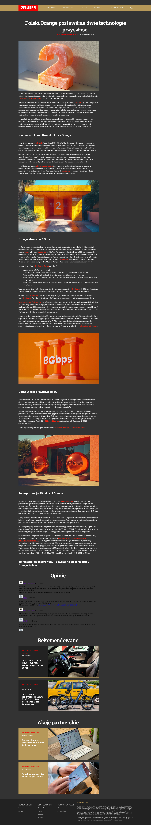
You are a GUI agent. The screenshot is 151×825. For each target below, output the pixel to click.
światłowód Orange (42, 266)
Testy (84, 8)
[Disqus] (58, 605)
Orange (26, 252)
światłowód (23, 98)
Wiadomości (51, 8)
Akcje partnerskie (116, 8)
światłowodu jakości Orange (87, 326)
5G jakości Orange (34, 98)
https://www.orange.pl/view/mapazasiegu (70, 428)
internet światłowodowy (44, 166)
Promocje (98, 8)
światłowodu (38, 143)
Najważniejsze (68, 8)
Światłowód (78, 103)
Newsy (75, 35)
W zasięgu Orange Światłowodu (29, 302)
